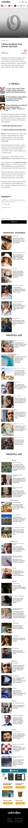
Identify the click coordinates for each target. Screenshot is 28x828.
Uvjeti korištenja (18, 818)
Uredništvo (10, 820)
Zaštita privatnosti (19, 820)
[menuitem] (23, 2)
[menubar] (23, 2)
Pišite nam (9, 818)
